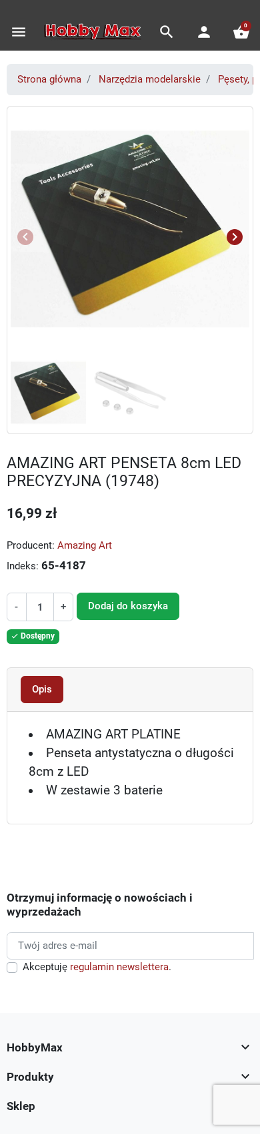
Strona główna (49, 79)
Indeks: (23, 566)
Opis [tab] (42, 689)
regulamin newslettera (119, 967)
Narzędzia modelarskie (150, 79)
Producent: (31, 545)
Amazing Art (84, 545)
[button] (167, 32)
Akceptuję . (97, 967)
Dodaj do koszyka (128, 606)
